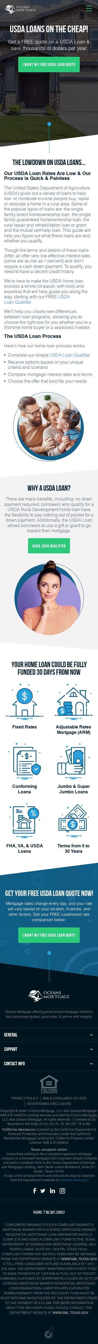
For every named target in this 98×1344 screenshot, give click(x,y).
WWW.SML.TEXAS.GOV (79, 1259)
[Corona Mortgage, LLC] (20, 9)
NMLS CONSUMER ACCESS (65, 1098)
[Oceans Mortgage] (49, 996)
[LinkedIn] (52, 1191)
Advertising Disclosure (49, 1104)
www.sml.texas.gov (74, 1180)
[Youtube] (62, 1191)
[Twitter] (42, 1191)
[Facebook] (34, 1191)
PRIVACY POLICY (24, 1098)
